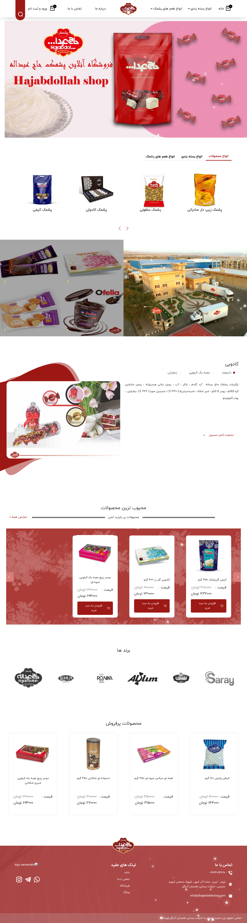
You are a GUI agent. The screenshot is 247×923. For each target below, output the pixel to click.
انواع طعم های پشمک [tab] (160, 156)
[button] (127, 228)
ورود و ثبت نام (37, 9)
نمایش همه (19, 517)
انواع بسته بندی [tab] (191, 156)
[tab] (228, 373)
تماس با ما (123, 879)
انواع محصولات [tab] (218, 156)
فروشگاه (125, 886)
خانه (127, 872)
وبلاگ (126, 892)
